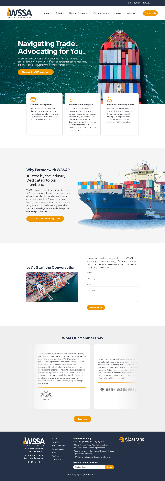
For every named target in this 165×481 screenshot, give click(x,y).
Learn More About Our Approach (45, 219)
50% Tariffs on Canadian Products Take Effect (92, 457)
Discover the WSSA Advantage (36, 72)
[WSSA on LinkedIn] (35, 462)
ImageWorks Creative (89, 474)
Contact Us (150, 13)
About (54, 438)
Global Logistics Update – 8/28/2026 (89, 442)
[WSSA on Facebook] (28, 462)
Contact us (56, 459)
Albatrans (55, 456)
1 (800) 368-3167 (150, 3)
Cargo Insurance (59, 449)
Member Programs (78, 13)
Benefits (60, 13)
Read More (82, 419)
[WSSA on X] (32, 462)
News (118, 13)
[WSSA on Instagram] (38, 462)
